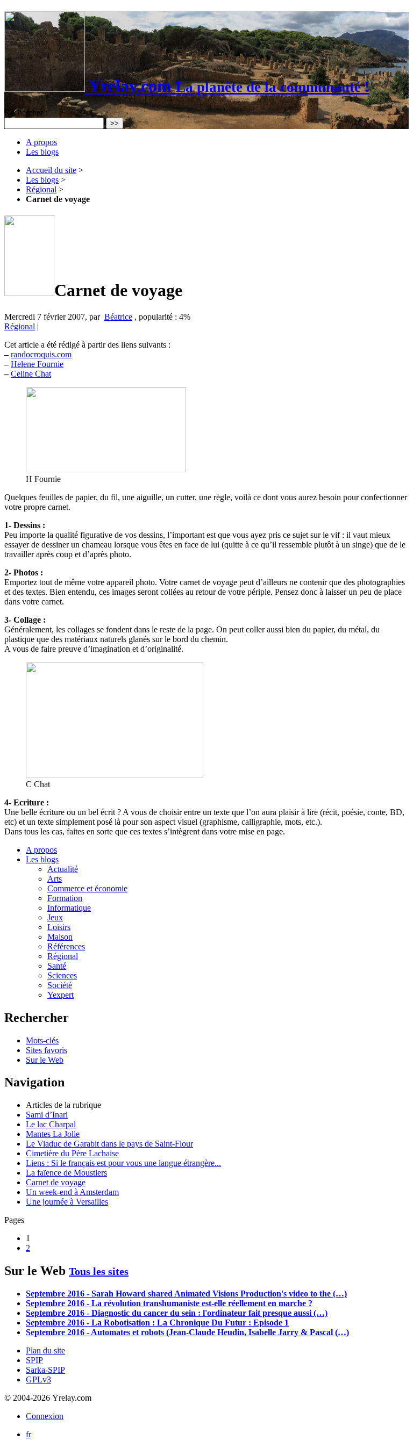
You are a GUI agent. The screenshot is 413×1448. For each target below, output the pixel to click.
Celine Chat (31, 373)
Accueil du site (51, 170)
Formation (64, 898)
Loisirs (58, 927)
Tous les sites (99, 1271)
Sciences (62, 975)
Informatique (69, 907)
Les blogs (42, 151)
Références (66, 946)
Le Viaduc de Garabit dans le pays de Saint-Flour (109, 1143)
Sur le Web (44, 1059)
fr (28, 1434)
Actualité (62, 869)
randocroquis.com (41, 354)
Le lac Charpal (51, 1124)
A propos (41, 142)
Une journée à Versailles (67, 1201)
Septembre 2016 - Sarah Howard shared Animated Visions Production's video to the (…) (186, 1293)
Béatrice (118, 316)
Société (59, 985)
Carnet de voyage (56, 1182)
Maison (60, 936)
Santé (56, 965)
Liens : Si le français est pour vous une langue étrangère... (123, 1163)
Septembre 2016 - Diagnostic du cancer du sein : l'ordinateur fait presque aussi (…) (176, 1312)
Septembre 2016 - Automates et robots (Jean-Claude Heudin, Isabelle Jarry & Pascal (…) (187, 1332)
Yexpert (60, 994)
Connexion (44, 1416)
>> (114, 123)
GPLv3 (38, 1379)
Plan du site (45, 1350)
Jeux (55, 917)
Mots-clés (42, 1040)
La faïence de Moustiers (66, 1172)
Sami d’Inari (47, 1114)
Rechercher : (25, 112)
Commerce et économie (87, 888)
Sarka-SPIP (45, 1369)
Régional (41, 189)
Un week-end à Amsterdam (72, 1192)
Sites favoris (46, 1050)
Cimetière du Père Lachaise (72, 1153)
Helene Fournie (37, 364)
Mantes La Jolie (53, 1134)
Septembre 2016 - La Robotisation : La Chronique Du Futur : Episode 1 (157, 1322)
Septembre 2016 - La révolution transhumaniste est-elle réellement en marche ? (169, 1303)
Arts (54, 878)
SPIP (34, 1360)
